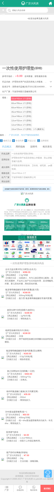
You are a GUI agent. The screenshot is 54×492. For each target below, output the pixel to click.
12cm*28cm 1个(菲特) (21, 125)
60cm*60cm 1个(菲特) (21, 107)
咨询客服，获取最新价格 (35, 76)
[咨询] (48, 474)
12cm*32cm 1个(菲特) (21, 120)
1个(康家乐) (38, 129)
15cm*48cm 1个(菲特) (21, 116)
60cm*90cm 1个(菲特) (21, 103)
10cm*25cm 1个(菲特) (21, 129)
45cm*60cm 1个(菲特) (21, 112)
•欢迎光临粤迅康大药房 (35, 18)
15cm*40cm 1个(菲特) (21, 98)
